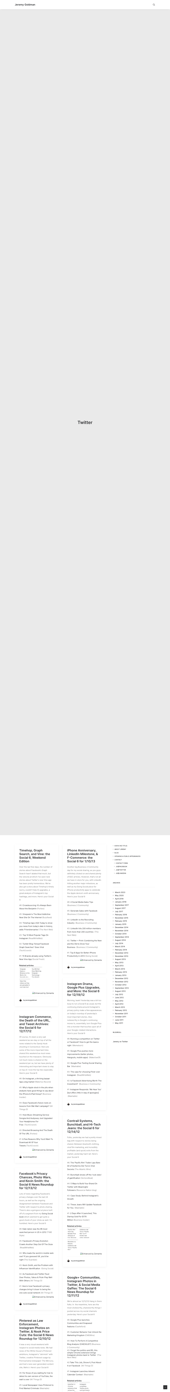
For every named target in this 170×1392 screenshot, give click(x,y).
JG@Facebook (121, 866)
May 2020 (119, 895)
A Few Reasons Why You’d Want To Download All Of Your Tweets (36, 1142)
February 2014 (121, 950)
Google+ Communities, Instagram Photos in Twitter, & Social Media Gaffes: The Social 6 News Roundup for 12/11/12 (83, 1286)
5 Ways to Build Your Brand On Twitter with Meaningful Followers (82, 1186)
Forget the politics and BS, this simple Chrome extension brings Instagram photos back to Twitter (82, 1352)
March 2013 (120, 969)
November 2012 (121, 982)
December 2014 (121, 927)
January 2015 (120, 924)
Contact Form (122, 863)
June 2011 (119, 1020)
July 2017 (119, 911)
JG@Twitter (121, 870)
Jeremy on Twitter (120, 1041)
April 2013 (119, 966)
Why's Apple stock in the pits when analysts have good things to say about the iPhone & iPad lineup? (36, 1090)
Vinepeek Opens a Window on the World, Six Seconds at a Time (24, 972)
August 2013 (120, 959)
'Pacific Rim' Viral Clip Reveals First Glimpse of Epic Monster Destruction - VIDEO (72, 1233)
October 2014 (120, 934)
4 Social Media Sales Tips (81, 902)
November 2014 (121, 931)
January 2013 (120, 975)
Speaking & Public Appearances (127, 856)
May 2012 (119, 1001)
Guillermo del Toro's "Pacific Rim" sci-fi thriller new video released (84, 1233)
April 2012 (119, 1004)
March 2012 (120, 1007)
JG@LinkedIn (121, 873)
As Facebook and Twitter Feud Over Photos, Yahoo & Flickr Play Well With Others (35, 1277)
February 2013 (121, 972)
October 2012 (120, 985)
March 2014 (120, 946)
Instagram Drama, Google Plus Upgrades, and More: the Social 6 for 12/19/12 (83, 989)
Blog (116, 853)
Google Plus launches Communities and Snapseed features (79, 1323)
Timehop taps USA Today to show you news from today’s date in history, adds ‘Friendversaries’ (36, 926)
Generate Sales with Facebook (83, 911)
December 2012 (121, 978)
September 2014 (122, 937)
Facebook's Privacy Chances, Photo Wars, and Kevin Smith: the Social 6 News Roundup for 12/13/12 (36, 1181)
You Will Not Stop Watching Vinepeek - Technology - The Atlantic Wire (36, 972)
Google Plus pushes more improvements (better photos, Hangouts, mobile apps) (80, 1054)
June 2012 (119, 997)
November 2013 (121, 956)
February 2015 (121, 921)
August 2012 (120, 991)
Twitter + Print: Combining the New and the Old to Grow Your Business (84, 943)
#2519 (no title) (120, 846)
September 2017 (122, 905)
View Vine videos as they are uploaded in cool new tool (25, 984)
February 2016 (121, 914)
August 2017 (120, 908)
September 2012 (122, 988)
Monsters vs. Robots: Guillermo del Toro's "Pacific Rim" (72, 1245)
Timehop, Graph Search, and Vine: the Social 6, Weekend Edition (34, 856)
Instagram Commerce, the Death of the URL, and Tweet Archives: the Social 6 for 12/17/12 (35, 1024)
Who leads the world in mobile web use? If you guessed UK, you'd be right (36, 1256)
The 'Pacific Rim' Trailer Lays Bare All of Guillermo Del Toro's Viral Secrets (83, 1165)
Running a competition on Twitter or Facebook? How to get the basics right (83, 1042)
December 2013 (121, 953)
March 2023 (120, 892)
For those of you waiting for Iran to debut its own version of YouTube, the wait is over (36, 1376)
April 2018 (119, 899)
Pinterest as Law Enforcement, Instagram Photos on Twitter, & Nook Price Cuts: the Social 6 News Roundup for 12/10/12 (36, 1329)
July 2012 (119, 994)
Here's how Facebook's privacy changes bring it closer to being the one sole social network (35, 1289)
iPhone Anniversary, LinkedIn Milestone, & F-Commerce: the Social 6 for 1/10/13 (82, 856)
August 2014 (120, 940)
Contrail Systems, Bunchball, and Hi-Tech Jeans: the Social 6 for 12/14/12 (84, 1126)
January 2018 (120, 902)
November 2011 (121, 1013)
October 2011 (120, 1017)
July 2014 (119, 943)
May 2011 (119, 1023)
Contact (118, 860)
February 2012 (121, 1010)
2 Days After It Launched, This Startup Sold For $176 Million (82, 1216)
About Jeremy (120, 849)
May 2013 (119, 962)
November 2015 (121, 918)
